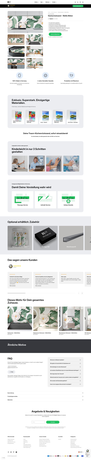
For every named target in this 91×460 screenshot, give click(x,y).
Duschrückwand (73, 440)
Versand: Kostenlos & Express (44, 439)
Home (49, 12)
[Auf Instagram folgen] (11, 452)
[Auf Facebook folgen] (8, 452)
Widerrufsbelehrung (26, 447)
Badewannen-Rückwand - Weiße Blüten (42, 332)
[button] (20, 285)
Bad (41, 2)
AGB (24, 443)
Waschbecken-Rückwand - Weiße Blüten (68, 332)
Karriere (59, 439)
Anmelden (53, 422)
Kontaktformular (10, 440)
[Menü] (89, 449)
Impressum (25, 440)
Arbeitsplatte (73, 443)
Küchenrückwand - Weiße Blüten (63, 12)
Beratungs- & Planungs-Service (44, 440)
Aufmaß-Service (42, 444)
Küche (36, 2)
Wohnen (47, 2)
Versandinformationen (27, 444)
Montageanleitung (11, 443)
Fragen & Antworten (11, 439)
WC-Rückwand (73, 444)
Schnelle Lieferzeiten (42, 443)
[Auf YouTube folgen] (16, 452)
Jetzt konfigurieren (55, 34)
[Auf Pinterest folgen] (13, 452)
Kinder (53, 2)
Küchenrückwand (54, 12)
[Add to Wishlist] (30, 308)
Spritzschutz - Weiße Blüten (14, 332)
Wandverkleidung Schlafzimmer (76, 447)
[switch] (87, 456)
